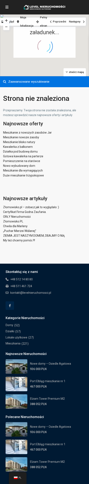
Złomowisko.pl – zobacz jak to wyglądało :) (31, 207)
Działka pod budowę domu (20, 151)
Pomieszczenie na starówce (21, 161)
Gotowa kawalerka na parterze (23, 156)
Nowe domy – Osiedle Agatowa (50, 363)
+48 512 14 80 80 (21, 279)
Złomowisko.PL (13, 221)
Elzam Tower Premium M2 (47, 398)
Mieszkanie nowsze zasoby (21, 137)
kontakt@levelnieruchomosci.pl (30, 292)
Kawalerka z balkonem (18, 146)
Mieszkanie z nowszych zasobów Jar (27, 132)
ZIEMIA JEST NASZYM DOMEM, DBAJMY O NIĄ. (34, 235)
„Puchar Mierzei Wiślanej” (19, 231)
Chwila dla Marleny (15, 226)
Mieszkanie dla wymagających (23, 170)
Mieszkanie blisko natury (19, 142)
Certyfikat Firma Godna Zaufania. (24, 212)
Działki (10, 331)
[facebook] (10, 305)
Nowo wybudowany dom (19, 165)
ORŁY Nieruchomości (17, 216)
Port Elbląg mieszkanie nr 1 (47, 381)
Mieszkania (13, 343)
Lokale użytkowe (16, 337)
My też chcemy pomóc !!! (19, 240)
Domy (9, 325)
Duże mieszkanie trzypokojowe (23, 175)
